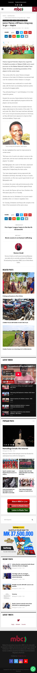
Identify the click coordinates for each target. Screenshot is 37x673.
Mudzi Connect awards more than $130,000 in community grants (22, 604)
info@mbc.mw (22, 656)
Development (6, 20)
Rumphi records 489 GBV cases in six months (22, 585)
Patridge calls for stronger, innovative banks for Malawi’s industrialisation (21, 575)
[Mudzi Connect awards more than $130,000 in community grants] (7, 606)
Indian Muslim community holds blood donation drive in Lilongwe (23, 565)
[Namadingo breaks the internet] (18, 436)
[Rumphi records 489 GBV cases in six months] (7, 587)
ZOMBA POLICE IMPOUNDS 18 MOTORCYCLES (15, 323)
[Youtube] (26, 661)
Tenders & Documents (20, 2)
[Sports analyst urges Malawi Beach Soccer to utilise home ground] (10, 464)
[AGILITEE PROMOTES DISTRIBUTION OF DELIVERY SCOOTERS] (10, 482)
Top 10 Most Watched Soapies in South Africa (26, 490)
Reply (12, 624)
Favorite (24, 624)
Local (11, 20)
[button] (33, 669)
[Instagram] (21, 661)
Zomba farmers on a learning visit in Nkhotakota (17, 349)
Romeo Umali (7, 28)
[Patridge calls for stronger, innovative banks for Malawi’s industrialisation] (7, 576)
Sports (21, 20)
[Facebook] (11, 661)
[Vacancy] (7, 596)
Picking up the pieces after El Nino (13, 296)
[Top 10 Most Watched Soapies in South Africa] (26, 482)
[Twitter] (16, 661)
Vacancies (11, 2)
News (18, 20)
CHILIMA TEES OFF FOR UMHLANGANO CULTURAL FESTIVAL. (26, 472)
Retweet (18, 624)
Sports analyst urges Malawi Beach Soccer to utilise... (10, 472)
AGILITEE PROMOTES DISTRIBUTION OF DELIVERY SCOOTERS (9, 491)
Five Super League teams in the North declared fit (18, 228)
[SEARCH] (32, 520)
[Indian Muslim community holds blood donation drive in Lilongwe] (7, 566)
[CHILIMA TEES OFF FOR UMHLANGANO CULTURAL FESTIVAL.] (26, 464)
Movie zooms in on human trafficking (18, 238)
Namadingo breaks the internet (15, 448)
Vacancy (14, 594)
